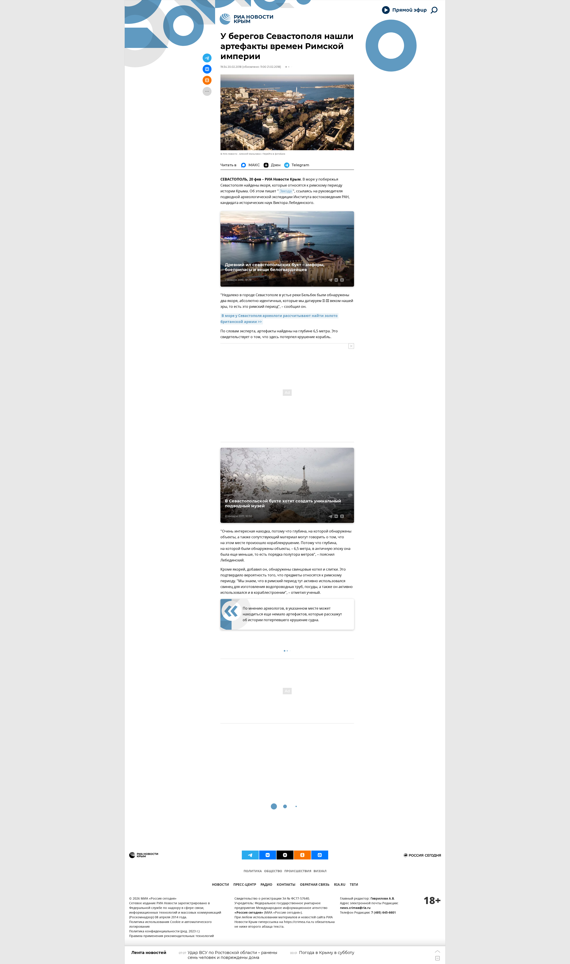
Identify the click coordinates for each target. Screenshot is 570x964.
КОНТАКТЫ (286, 885)
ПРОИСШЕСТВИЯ (297, 871)
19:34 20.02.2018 (231, 66)
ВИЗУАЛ (320, 871)
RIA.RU (339, 885)
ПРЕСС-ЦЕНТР (244, 885)
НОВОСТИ (220, 885)
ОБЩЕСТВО (273, 871)
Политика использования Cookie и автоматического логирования (170, 924)
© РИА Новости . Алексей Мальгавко (240, 154)
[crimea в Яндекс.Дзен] (285, 855)
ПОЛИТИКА (253, 871)
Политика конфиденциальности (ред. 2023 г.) (164, 931)
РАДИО (266, 885)
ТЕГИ (354, 885)
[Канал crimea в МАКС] (319, 855)
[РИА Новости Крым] (246, 19)
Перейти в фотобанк (274, 154)
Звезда (286, 191)
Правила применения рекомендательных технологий (171, 936)
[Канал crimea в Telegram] (250, 855)
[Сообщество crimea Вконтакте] (267, 855)
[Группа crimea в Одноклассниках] (302, 855)
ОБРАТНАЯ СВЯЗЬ (315, 885)
